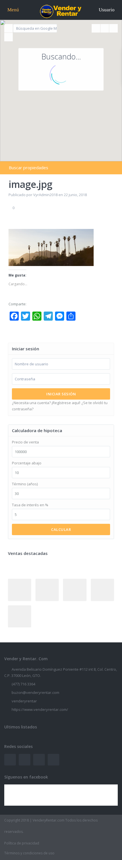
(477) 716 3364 (23, 684)
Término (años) (25, 484)
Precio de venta (25, 442)
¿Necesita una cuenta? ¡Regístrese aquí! (46, 402)
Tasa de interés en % (30, 505)
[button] (103, 108)
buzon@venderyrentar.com (35, 692)
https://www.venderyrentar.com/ (40, 709)
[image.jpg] (51, 247)
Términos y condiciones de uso (29, 853)
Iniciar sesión (61, 393)
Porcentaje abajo (26, 463)
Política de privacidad (21, 843)
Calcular (61, 529)
